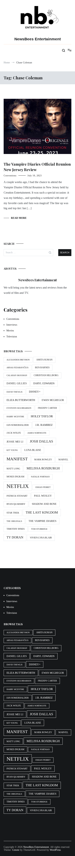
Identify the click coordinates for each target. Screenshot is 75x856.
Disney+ (34, 391)
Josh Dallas (41, 441)
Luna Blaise (32, 450)
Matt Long (13, 468)
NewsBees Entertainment (37, 39)
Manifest (17, 459)
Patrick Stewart (17, 496)
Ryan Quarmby (16, 504)
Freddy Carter (47, 408)
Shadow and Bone (44, 503)
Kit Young (12, 450)
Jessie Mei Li (15, 441)
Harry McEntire (15, 417)
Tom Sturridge (39, 529)
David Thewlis (14, 392)
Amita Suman (44, 359)
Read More (19, 218)
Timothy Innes (16, 529)
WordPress (55, 850)
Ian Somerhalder (18, 425)
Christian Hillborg (46, 375)
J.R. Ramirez (44, 424)
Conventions (10, 175)
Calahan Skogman (17, 375)
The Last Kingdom (42, 512)
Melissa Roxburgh (43, 468)
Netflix (18, 486)
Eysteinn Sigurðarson (19, 408)
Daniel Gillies (17, 383)
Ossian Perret (43, 487)
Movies (10, 330)
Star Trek (13, 513)
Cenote (15, 850)
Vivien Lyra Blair (41, 537)
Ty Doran (15, 537)
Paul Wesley (43, 495)
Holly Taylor (42, 416)
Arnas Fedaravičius (17, 368)
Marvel (63, 459)
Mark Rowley (43, 459)
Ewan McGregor (53, 400)
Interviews (11, 324)
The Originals (14, 521)
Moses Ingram (15, 476)
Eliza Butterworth (21, 399)
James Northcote (36, 433)
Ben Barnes (42, 367)
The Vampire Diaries (42, 521)
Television (11, 336)
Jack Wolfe (14, 433)
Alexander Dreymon (18, 360)
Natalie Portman (40, 477)
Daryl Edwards (44, 383)
